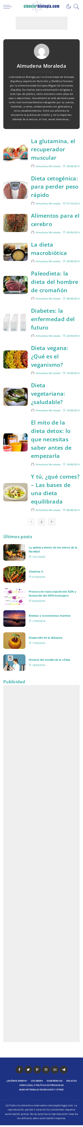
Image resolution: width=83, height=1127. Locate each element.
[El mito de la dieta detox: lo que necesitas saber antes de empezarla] (15, 442)
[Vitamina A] (14, 574)
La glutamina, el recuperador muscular (53, 149)
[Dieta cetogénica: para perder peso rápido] (15, 190)
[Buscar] (75, 6)
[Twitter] (28, 1070)
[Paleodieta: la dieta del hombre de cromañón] (15, 285)
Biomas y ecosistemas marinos (50, 615)
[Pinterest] (37, 1070)
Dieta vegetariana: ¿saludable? (48, 394)
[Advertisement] (42, 23)
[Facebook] (19, 1070)
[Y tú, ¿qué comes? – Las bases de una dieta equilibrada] (15, 492)
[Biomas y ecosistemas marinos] (14, 618)
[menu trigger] (8, 6)
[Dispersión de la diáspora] (14, 640)
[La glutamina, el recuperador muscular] (15, 152)
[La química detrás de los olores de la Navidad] (14, 552)
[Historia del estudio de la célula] (14, 662)
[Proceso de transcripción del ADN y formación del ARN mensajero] (14, 596)
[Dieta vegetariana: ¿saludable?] (15, 397)
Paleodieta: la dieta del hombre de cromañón (54, 282)
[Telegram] (64, 1070)
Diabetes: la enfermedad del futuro (53, 319)
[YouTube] (55, 1070)
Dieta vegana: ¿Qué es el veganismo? (49, 356)
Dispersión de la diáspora (46, 637)
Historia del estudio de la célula (49, 659)
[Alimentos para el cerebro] (15, 223)
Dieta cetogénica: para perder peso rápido (55, 187)
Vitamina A (36, 571)
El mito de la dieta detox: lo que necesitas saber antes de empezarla (51, 439)
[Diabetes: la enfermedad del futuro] (15, 322)
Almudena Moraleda (48, 166)
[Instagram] (46, 1070)
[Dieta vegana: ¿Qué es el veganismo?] (15, 359)
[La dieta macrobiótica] (15, 252)
